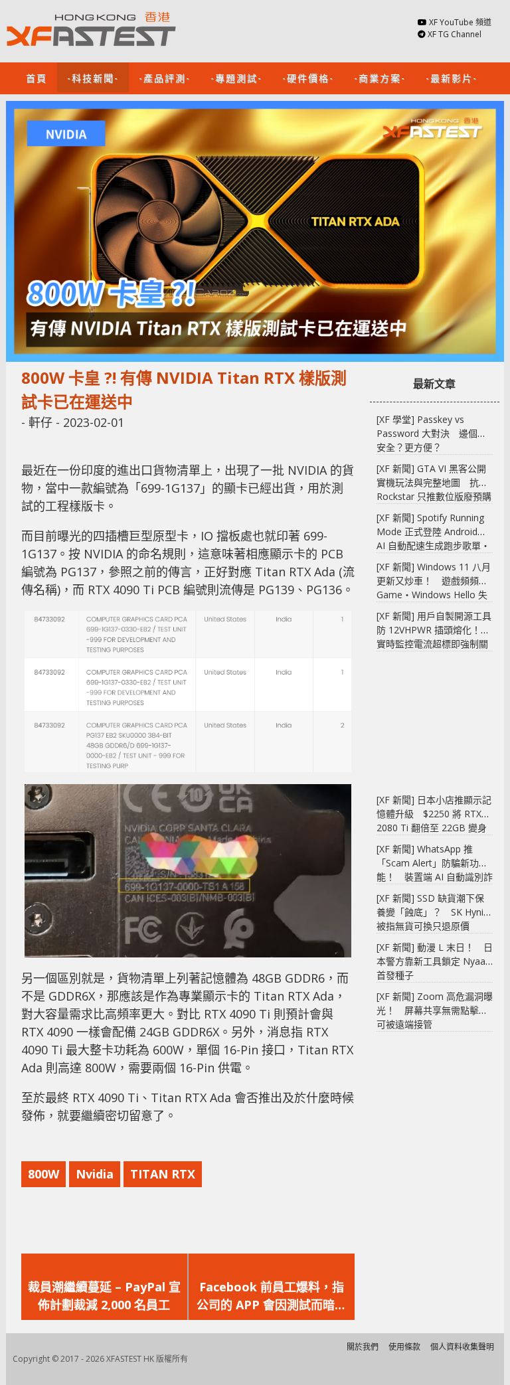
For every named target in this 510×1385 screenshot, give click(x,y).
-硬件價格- (308, 77)
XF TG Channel (454, 34)
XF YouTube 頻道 (460, 22)
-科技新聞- (93, 77)
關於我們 (363, 1346)
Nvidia (95, 1174)
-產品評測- (165, 77)
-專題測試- (236, 77)
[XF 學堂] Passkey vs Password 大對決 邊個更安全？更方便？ (432, 433)
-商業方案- (380, 77)
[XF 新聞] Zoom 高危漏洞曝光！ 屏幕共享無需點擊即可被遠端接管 (435, 1010)
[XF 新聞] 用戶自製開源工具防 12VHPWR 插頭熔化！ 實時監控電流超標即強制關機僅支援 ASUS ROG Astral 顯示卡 (434, 644)
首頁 (36, 77)
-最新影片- (451, 77)
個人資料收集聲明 (462, 1346)
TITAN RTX (162, 1174)
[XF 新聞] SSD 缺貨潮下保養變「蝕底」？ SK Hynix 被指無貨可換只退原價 (432, 912)
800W (43, 1174)
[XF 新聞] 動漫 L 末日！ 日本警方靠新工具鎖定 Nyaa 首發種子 (435, 961)
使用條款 (404, 1346)
